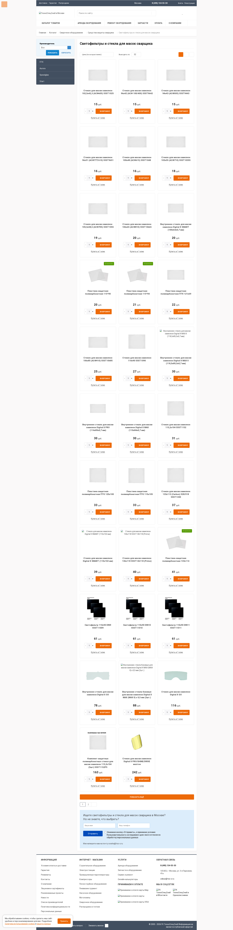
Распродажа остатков (89, 907)
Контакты (45, 879)
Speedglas (44, 75)
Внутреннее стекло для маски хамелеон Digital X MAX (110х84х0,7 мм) (136, 427)
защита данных (44, 924)
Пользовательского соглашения (122, 835)
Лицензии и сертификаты (52, 888)
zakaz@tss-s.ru (167, 879)
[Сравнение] (191, 13)
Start (42, 81)
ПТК (41, 62)
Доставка (43, 3)
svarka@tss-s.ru (115, 843)
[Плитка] (181, 54)
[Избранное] (182, 13)
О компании (46, 884)
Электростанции (87, 870)
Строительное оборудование (92, 866)
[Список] (186, 54)
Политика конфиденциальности (55, 907)
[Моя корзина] (174, 13)
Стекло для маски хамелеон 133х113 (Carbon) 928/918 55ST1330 (175, 494)
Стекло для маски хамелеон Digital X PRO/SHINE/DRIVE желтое (136, 761)
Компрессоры (85, 879)
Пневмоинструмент (88, 888)
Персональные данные (51, 911)
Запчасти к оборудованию (130, 870)
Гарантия (53, 3)
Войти (180, 3)
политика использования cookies (20, 924)
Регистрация (189, 3)
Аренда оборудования (128, 866)
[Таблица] (191, 54)
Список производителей (52, 902)
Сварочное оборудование (91, 902)
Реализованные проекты (52, 893)
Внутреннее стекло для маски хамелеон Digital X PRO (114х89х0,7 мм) (97, 427)
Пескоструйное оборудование (93, 884)
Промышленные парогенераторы (94, 875)
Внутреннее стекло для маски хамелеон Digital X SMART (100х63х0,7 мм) (175, 227)
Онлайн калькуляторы (128, 879)
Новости (45, 898)
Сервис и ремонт (125, 875)
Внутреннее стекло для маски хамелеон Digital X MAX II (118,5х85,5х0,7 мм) (175, 361)
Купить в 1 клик (98, 118)
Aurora (42, 68)
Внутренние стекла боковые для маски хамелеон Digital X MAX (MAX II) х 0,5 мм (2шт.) (137, 695)
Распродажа (64, 3)
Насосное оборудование (90, 893)
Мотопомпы (84, 898)
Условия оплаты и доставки (53, 866)
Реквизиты (46, 875)
